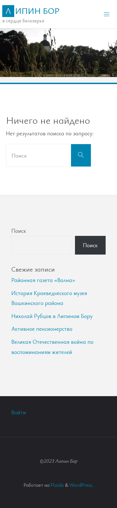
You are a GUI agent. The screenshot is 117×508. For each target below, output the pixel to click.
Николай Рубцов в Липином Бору (52, 316)
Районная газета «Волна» (43, 280)
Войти (18, 412)
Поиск (18, 230)
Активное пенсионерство (41, 328)
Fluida (56, 484)
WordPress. (81, 484)
